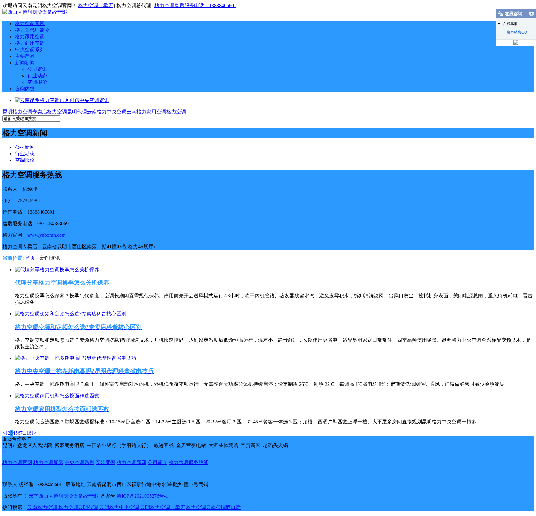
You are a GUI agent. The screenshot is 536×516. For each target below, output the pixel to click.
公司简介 (158, 462)
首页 (30, 258)
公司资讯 (37, 69)
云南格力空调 (42, 507)
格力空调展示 (48, 462)
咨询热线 (25, 88)
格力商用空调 (30, 43)
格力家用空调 (30, 36)
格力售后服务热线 (188, 462)
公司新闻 (25, 147)
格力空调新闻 (131, 462)
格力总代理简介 (32, 30)
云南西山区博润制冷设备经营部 (63, 496)
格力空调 (176, 111)
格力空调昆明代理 (67, 111)
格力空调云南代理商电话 (213, 507)
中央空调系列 (30, 49)
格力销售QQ (517, 32)
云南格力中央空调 (107, 111)
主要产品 (25, 56)
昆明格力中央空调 (119, 507)
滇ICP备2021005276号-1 (142, 496)
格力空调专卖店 (95, 5)
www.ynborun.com (46, 235)
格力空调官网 (30, 23)
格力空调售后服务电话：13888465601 (195, 5)
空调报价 (37, 82)
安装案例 (105, 462)
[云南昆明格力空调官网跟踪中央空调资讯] (62, 100)
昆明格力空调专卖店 (24, 111)
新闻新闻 (25, 62)
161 (30, 433)
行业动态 (37, 75)
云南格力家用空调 (146, 111)
